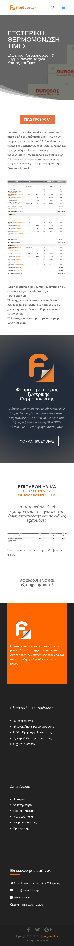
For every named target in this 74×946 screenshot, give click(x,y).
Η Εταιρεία (19, 799)
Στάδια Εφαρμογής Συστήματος (32, 732)
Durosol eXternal (23, 720)
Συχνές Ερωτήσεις (24, 744)
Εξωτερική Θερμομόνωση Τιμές (32, 738)
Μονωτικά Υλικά (23, 816)
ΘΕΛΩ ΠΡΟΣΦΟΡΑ (37, 119)
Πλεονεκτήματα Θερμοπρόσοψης (33, 726)
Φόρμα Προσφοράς (25, 822)
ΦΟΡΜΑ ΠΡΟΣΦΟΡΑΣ (37, 441)
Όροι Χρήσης (21, 828)
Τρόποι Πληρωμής (24, 810)
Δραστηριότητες (22, 805)
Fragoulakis (50, 936)
